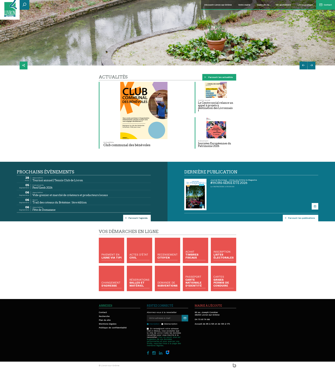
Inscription (154, 324)
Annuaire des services (318, 15)
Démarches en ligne (317, 22)
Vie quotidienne (283, 5)
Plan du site (105, 320)
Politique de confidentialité (113, 327)
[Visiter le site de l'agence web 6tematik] (234, 366)
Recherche (104, 316)
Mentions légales (107, 324)
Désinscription (170, 324)
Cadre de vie (263, 5)
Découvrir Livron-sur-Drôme (218, 5)
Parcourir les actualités (220, 77)
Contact (328, 5)
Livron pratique (305, 5)
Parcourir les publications (301, 218)
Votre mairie (244, 5)
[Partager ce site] (23, 65)
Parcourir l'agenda (138, 218)
